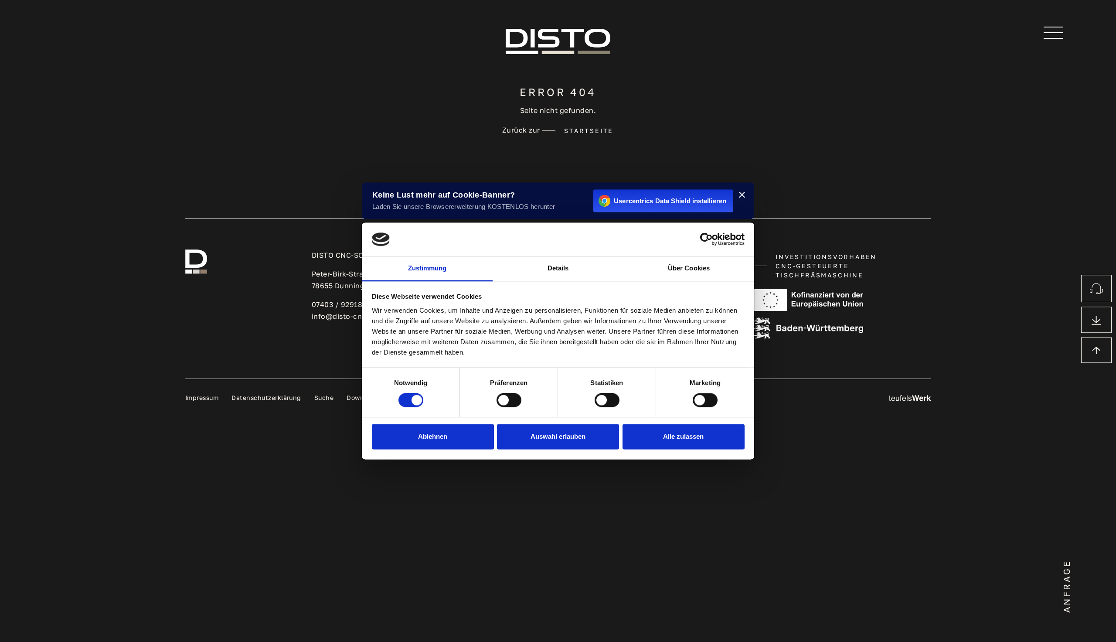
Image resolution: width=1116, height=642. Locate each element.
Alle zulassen (683, 436)
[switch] (509, 400)
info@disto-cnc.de (344, 316)
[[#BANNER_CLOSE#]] (742, 194)
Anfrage (1066, 586)
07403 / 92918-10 (343, 304)
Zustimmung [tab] (427, 268)
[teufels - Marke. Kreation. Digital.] (910, 397)
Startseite (588, 130)
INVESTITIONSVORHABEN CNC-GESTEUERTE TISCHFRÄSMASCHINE (826, 266)
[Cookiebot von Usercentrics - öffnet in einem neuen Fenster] (706, 239)
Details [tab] (558, 268)
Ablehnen (432, 436)
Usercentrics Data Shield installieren (670, 201)
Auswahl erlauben (558, 436)
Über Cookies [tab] (689, 268)
